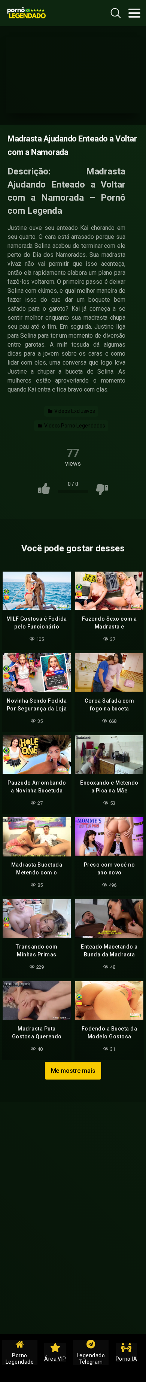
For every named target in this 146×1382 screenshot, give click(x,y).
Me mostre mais (73, 1070)
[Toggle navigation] (134, 13)
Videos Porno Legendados (74, 426)
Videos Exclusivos (74, 411)
